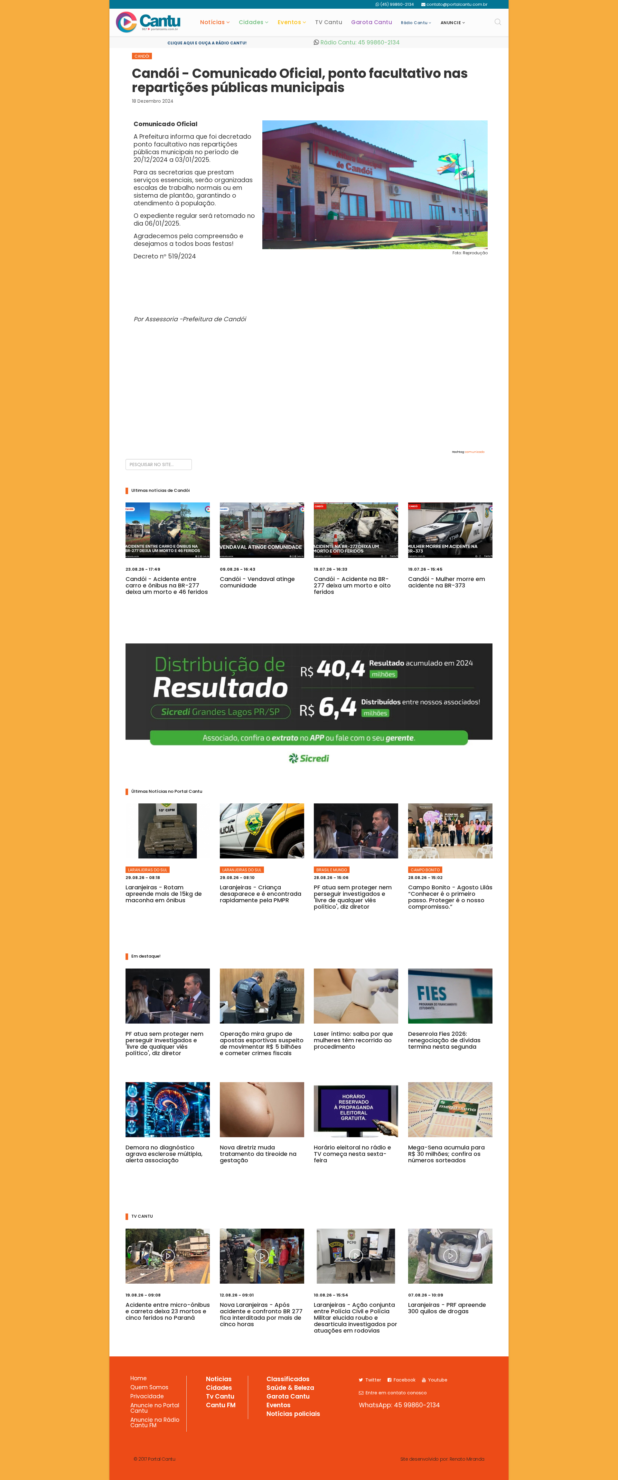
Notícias (212, 22)
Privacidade (147, 1397)
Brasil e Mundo (331, 870)
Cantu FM (221, 1406)
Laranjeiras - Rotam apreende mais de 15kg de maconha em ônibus (164, 893)
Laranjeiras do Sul (147, 870)
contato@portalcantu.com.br (457, 4)
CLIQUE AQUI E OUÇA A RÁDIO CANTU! (207, 43)
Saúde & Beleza (290, 1388)
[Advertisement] (309, 398)
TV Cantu (328, 22)
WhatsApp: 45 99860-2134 (399, 1405)
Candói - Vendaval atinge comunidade (257, 582)
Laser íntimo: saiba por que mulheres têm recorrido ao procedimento (353, 1040)
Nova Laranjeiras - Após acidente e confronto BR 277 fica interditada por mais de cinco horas (261, 1314)
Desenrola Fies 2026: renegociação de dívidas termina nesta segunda (444, 1040)
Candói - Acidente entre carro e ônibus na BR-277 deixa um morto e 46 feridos (167, 585)
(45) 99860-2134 (397, 4)
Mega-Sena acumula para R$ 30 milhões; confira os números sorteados (446, 1153)
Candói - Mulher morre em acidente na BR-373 (446, 582)
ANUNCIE (451, 23)
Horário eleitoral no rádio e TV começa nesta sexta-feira (352, 1153)
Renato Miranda (467, 1459)
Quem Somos (149, 1388)
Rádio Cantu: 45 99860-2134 (359, 42)
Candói (142, 56)
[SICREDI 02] (309, 707)
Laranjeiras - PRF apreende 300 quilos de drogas (447, 1308)
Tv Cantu (220, 1397)
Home (138, 1379)
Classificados (288, 1379)
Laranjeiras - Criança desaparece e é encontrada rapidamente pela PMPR (260, 893)
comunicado (474, 452)
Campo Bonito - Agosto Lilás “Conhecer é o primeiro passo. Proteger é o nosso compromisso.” (450, 897)
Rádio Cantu (414, 22)
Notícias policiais (293, 1414)
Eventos (289, 22)
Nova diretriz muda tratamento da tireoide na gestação (258, 1153)
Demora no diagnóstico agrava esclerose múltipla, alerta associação (164, 1153)
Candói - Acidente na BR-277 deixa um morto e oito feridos (352, 585)
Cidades (251, 22)
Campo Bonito (425, 870)
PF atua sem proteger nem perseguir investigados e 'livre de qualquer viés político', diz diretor (353, 897)
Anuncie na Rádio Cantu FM (154, 1423)
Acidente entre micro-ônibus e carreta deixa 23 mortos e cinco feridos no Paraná (168, 1311)
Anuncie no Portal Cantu (154, 1409)
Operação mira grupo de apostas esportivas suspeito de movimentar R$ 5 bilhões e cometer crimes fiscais (262, 1043)
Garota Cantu (371, 22)
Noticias (219, 1379)
